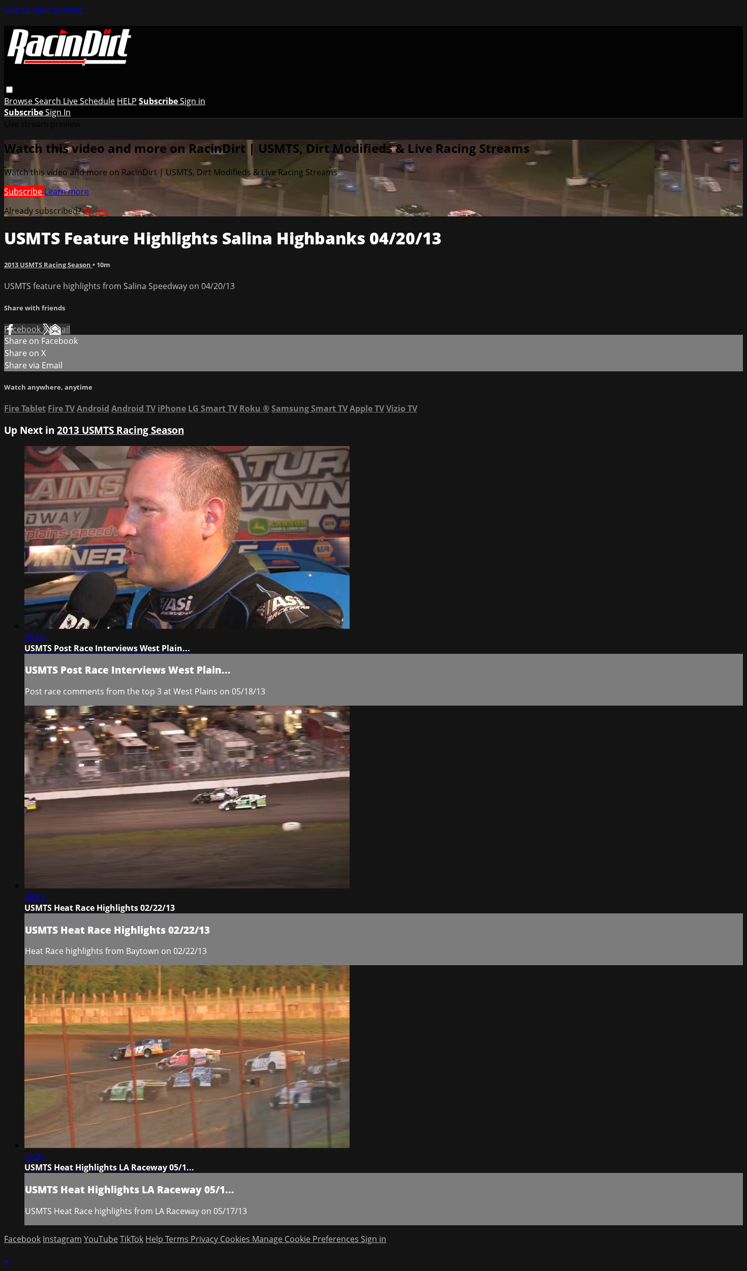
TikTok (131, 1239)
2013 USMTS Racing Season (48, 264)
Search (49, 101)
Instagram (62, 1239)
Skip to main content (43, 9)
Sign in (192, 101)
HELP (127, 101)
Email (59, 329)
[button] (9, 89)
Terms (178, 1239)
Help (155, 1239)
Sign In (58, 112)
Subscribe (24, 191)
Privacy (205, 1239)
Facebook (23, 329)
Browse (19, 101)
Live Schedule (89, 101)
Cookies (236, 1239)
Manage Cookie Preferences (306, 1239)
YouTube (101, 1239)
